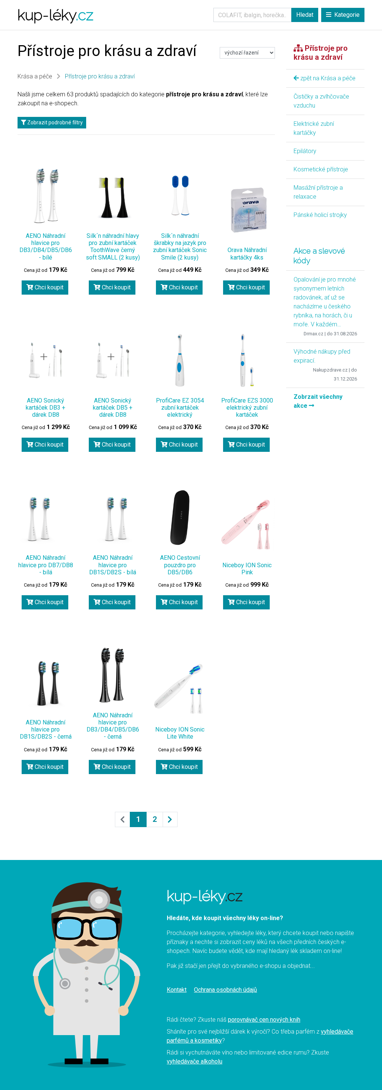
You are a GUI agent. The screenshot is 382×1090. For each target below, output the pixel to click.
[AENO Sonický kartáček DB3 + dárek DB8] (45, 360)
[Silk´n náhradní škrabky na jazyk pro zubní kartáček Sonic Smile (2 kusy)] (179, 195)
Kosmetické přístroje (321, 169)
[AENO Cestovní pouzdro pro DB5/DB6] (179, 517)
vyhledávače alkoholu (194, 1061)
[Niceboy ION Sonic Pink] (247, 525)
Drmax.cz (313, 333)
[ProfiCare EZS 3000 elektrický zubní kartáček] (247, 360)
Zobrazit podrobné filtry (54, 122)
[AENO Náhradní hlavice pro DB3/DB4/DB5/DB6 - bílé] (45, 195)
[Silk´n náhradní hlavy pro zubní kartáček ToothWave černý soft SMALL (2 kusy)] (112, 195)
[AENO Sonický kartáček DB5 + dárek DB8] (112, 360)
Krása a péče (35, 76)
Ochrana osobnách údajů (225, 989)
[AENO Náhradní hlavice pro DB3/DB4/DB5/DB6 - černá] (112, 675)
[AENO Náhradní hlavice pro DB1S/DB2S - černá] (45, 682)
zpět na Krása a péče (327, 78)
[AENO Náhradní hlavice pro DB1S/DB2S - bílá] (112, 517)
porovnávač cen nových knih (264, 1019)
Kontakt (177, 989)
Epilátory (305, 151)
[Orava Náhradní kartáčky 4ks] (247, 209)
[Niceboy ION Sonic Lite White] (179, 689)
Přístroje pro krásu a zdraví (100, 76)
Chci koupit (48, 287)
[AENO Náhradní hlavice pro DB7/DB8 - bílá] (45, 517)
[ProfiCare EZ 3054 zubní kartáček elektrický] (179, 360)
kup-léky (55, 15)
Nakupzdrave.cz (330, 370)
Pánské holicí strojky (320, 214)
